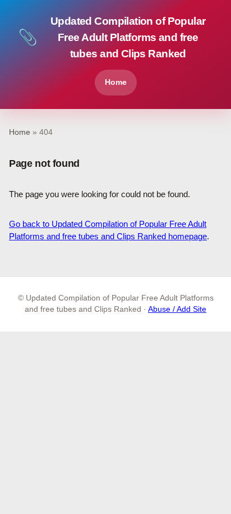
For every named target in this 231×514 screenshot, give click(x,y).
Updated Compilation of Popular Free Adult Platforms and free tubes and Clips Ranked (112, 37)
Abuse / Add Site (177, 309)
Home (116, 82)
